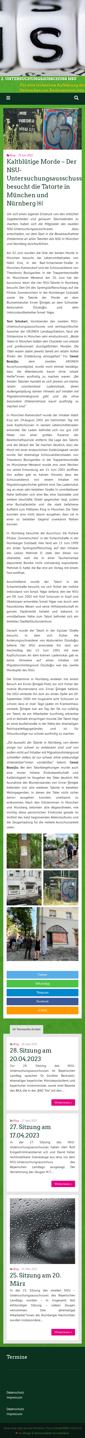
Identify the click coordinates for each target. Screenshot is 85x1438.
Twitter (42, 974)
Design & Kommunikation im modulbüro (46, 1433)
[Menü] (8, 98)
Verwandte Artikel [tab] (28, 1029)
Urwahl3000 (61, 1428)
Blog (12, 155)
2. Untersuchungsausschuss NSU (39, 78)
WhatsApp (42, 983)
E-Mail (42, 1010)
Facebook (42, 1001)
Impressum (14, 1397)
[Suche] (76, 98)
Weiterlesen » (63, 1102)
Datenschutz (15, 1392)
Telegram (43, 992)
